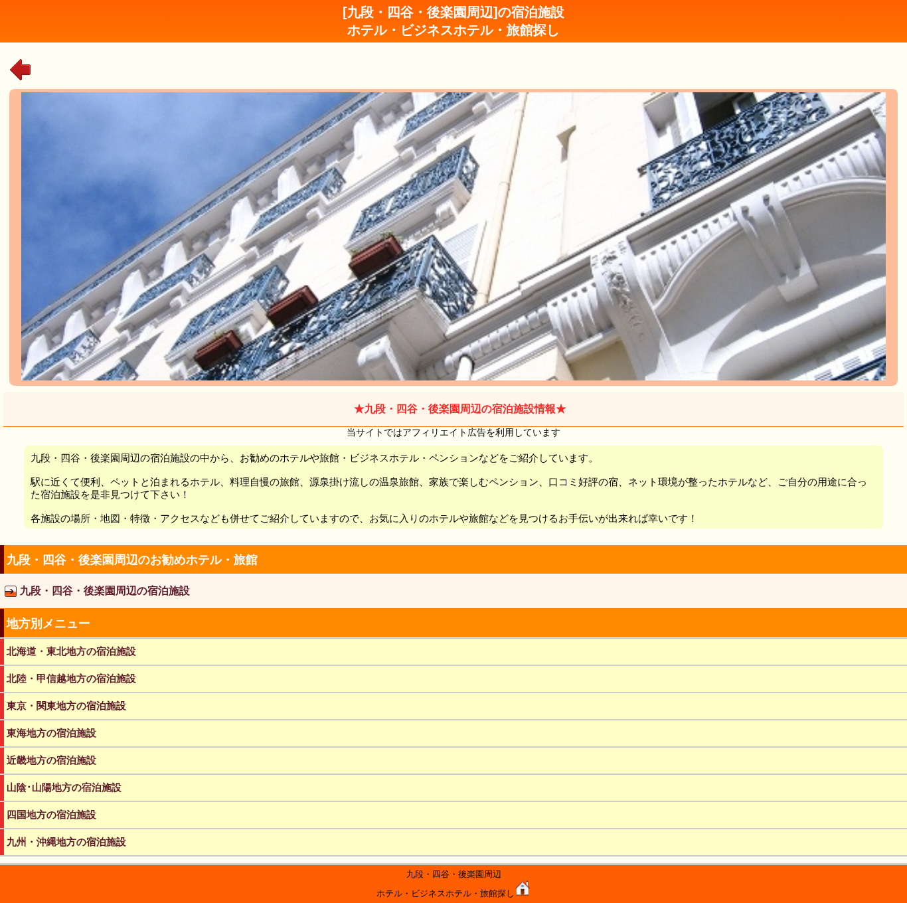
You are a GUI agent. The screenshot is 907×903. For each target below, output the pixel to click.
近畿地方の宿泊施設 (51, 760)
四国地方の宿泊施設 (51, 814)
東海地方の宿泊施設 (51, 732)
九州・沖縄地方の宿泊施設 (66, 841)
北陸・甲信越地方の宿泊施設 (71, 678)
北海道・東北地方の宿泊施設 (71, 651)
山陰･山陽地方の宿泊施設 (64, 787)
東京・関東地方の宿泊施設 (66, 705)
